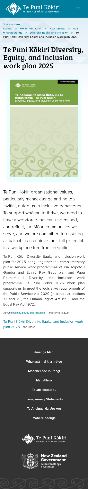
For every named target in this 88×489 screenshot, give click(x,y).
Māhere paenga (44, 418)
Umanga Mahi (44, 352)
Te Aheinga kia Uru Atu (44, 409)
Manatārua (44, 380)
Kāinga (8, 28)
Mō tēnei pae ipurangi (44, 371)
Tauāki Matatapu (44, 390)
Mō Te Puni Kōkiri (31, 28)
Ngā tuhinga (58, 28)
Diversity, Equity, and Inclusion (49, 32)
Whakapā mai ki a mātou (44, 362)
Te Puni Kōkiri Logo (32, 8)
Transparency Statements (44, 399)
